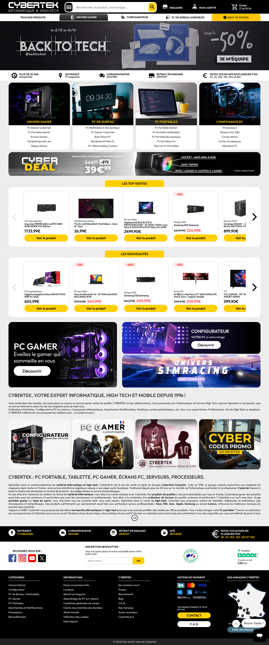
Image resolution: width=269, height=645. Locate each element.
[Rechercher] (152, 7)
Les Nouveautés (134, 254)
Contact (193, 615)
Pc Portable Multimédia (166, 132)
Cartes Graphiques (230, 141)
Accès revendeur (127, 612)
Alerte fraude (71, 612)
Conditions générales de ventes (81, 603)
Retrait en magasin (74, 594)
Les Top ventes (134, 183)
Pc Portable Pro (166, 141)
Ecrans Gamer (39, 136)
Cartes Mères (230, 136)
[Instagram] (22, 558)
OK (138, 560)
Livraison (68, 589)
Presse (122, 589)
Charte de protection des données (82, 607)
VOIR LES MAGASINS (244, 629)
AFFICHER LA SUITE (134, 517)
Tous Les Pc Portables (166, 145)
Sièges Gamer (39, 145)
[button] (254, 217)
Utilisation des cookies (76, 616)
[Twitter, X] (42, 558)
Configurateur (137, 17)
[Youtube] (32, 558)
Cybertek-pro (126, 616)
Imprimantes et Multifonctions (25, 607)
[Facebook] (12, 558)
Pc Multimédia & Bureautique (103, 127)
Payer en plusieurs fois (76, 585)
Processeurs (230, 127)
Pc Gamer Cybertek (39, 127)
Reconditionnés (17, 616)
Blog (120, 598)
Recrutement (125, 594)
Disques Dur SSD (230, 132)
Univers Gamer (86, 17)
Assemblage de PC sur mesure (80, 598)
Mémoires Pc (229, 145)
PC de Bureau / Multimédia (23, 594)
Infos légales (70, 621)
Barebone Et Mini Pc (102, 141)
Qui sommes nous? (129, 585)
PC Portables (16, 603)
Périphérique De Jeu (39, 141)
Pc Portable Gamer (39, 132)
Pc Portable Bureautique (166, 136)
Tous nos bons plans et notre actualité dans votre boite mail (113, 552)
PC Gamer (14, 598)
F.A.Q (121, 603)
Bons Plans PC (103, 136)
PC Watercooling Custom (102, 145)
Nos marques (126, 607)
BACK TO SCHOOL (238, 17)
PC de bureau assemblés (188, 17)
